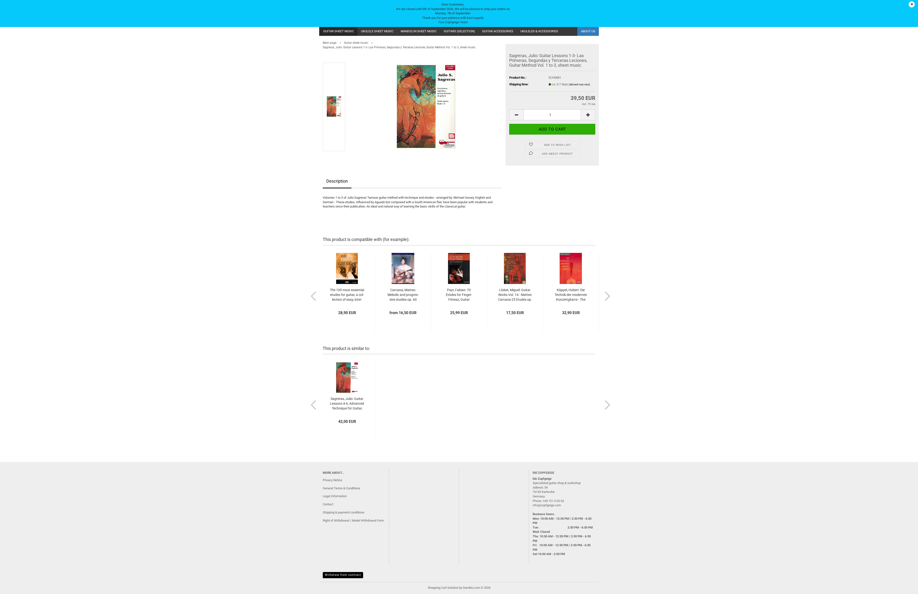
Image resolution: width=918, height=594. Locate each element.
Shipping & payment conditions (343, 512)
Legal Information (335, 496)
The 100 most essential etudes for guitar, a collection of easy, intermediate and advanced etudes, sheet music (347, 295)
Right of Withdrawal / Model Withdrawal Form (353, 520)
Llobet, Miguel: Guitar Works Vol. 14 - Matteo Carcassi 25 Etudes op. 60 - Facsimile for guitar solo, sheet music (515, 295)
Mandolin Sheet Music (419, 31)
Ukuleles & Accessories (539, 31)
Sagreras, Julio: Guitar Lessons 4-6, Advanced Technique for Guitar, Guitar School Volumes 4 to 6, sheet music (347, 404)
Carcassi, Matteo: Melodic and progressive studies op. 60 (403, 294)
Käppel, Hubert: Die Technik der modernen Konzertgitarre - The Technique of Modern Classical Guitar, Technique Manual (571, 295)
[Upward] (905, 587)
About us (588, 31)
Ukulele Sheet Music (377, 31)
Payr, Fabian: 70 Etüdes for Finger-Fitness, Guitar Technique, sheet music (459, 295)
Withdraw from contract (343, 575)
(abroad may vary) (579, 84)
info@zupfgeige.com (547, 505)
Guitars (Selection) (459, 31)
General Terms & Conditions (341, 488)
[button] (516, 114)
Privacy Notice (332, 480)
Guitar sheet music (338, 31)
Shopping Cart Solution (443, 587)
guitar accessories (497, 31)
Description (337, 181)
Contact (328, 504)
